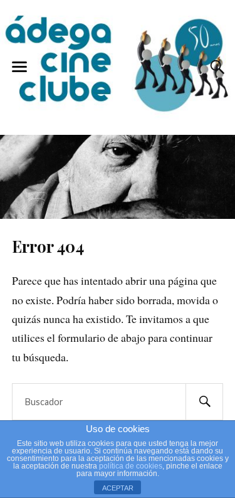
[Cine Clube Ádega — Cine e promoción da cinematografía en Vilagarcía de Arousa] (117, 65)
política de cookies (130, 466)
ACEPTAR (117, 488)
